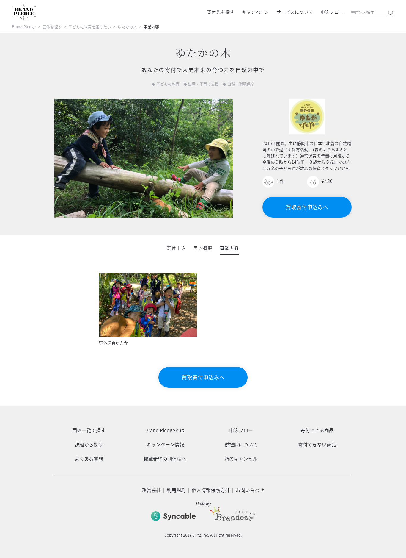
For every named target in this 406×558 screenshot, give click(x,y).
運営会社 (151, 489)
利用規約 (176, 489)
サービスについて (295, 12)
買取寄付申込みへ (307, 207)
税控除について (241, 444)
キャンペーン (255, 12)
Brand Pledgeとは (165, 430)
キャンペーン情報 (165, 444)
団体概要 (203, 248)
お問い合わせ (250, 489)
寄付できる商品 (317, 430)
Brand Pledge (24, 26)
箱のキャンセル (241, 458)
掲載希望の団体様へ (165, 458)
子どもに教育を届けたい (89, 26)
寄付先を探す (221, 12)
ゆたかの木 (127, 26)
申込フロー (332, 12)
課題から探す (89, 444)
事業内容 (229, 248)
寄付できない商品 (317, 444)
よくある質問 (89, 458)
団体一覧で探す (89, 430)
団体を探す (52, 26)
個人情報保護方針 (211, 489)
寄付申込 (176, 248)
